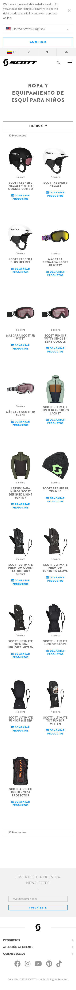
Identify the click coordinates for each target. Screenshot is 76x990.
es (14, 52)
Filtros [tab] (36, 126)
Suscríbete (38, 907)
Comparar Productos (21, 197)
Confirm (38, 42)
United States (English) (28, 29)
